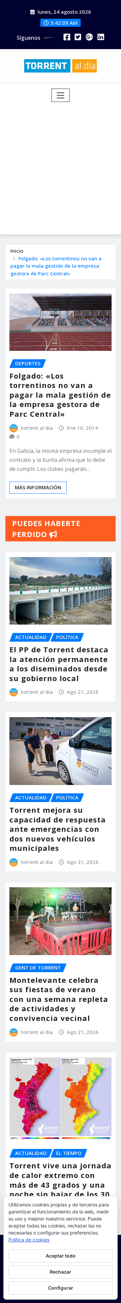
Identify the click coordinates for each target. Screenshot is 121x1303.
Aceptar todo (61, 1256)
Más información (38, 487)
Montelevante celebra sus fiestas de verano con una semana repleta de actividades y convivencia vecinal (58, 999)
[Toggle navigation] (60, 95)
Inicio (16, 250)
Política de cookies (28, 1240)
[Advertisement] (60, 165)
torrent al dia (37, 427)
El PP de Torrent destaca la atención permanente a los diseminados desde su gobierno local (59, 663)
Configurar (60, 1288)
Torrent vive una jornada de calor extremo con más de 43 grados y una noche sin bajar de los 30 (60, 1179)
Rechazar (60, 1272)
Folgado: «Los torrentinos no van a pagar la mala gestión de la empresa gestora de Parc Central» (56, 266)
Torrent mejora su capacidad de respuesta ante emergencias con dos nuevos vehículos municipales (57, 829)
